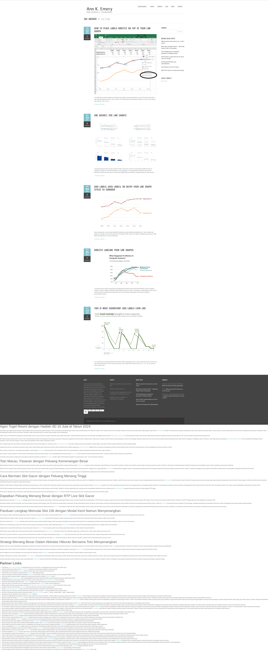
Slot (44, 590)
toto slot (58, 491)
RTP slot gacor (18, 500)
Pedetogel (43, 583)
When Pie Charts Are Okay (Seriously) (172, 70)
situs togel (23, 587)
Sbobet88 (50, 638)
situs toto (74, 453)
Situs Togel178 (31, 556)
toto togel (49, 457)
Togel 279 (21, 571)
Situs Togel (160, 430)
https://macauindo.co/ (15, 578)
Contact (180, 6)
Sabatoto (97, 606)
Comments (87, 124)
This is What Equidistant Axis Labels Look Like (120, 308)
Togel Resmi (60, 647)
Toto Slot (164, 503)
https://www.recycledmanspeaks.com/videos (41, 585)
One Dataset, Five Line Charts (110, 115)
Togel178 (36, 559)
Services (159, 6)
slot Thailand (16, 521)
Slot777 (56, 506)
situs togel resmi (75, 599)
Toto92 (79, 603)
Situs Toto (110, 468)
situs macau (20, 597)
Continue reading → (100, 104)
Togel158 (29, 572)
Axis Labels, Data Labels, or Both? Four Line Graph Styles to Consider (123, 188)
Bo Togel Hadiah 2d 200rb (234, 439)
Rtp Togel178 (24, 569)
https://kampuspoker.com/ (12, 589)
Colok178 (29, 594)
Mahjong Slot (97, 485)
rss (86, 412)
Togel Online (49, 531)
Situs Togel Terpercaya (117, 435)
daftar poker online (37, 592)
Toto (113, 546)
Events (152, 6)
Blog (166, 6)
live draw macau (46, 472)
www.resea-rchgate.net (15, 567)
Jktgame (118, 640)
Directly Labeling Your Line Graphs (113, 250)
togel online (65, 524)
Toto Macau (81, 465)
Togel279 (40, 628)
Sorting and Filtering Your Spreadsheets (147, 404)
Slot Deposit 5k (119, 488)
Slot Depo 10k (66, 515)
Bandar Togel (80, 549)
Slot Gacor (168, 480)
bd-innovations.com (62, 444)
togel (54, 537)
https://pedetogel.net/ (49, 580)
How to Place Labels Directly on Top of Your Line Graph (122, 30)
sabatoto (45, 552)
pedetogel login (83, 447)
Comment (87, 37)
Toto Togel (41, 450)
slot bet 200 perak (40, 518)
